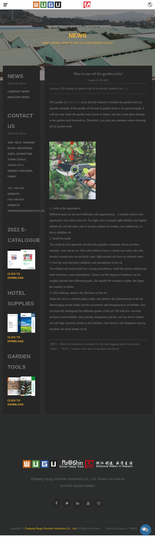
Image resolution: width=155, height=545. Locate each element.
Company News (18, 91)
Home (46, 42)
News (56, 42)
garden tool (73, 102)
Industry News (18, 97)
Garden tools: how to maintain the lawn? (95, 348)
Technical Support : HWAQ (121, 528)
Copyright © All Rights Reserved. (55, 528)
